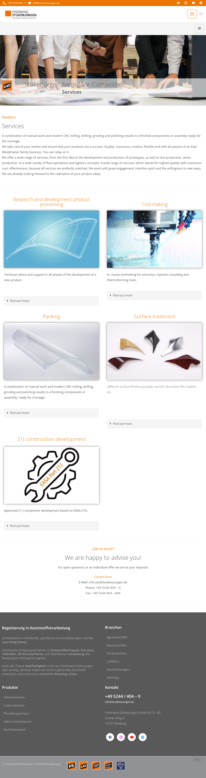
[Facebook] (178, 2)
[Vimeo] (201, 2)
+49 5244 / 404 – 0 (122, 696)
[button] (51, 301)
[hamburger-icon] (192, 14)
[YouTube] (193, 2)
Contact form (103, 577)
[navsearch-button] (201, 14)
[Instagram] (185, 2)
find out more (19, 301)
